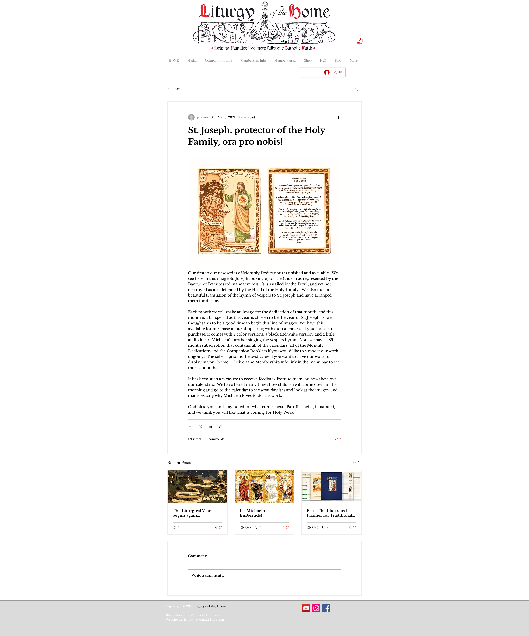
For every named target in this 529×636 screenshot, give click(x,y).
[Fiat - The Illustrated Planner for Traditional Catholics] (331, 486)
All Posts (173, 89)
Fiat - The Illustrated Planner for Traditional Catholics (329, 513)
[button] (360, 41)
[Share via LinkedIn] (210, 426)
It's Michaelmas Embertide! (255, 513)
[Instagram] (316, 608)
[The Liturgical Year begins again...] (197, 486)
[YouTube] (306, 608)
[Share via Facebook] (190, 426)
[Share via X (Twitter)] (200, 426)
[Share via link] (220, 426)
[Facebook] (326, 608)
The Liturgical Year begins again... (192, 513)
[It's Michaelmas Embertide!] (264, 486)
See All (356, 462)
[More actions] (338, 117)
